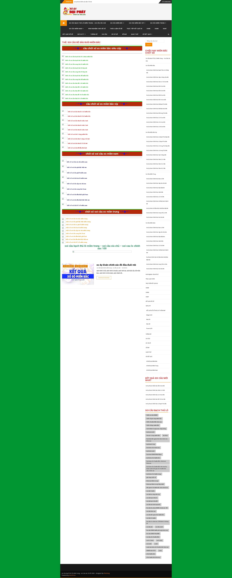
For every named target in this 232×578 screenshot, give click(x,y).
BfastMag (107, 573)
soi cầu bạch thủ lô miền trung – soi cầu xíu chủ (87, 23)
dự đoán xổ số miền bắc (153, 458)
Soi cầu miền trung (157, 23)
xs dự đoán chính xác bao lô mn (155, 227)
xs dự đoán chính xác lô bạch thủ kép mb (157, 137)
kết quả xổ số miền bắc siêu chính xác (157, 487)
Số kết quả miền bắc (151, 361)
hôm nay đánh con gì (152, 481)
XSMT (165, 28)
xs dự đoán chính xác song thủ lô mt (156, 212)
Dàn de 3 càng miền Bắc (153, 435)
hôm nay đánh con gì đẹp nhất (155, 484)
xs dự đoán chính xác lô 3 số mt (155, 196)
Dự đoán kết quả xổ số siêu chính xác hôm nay (157, 440)
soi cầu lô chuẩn (151, 518)
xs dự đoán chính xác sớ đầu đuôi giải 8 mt (157, 202)
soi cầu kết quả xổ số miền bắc (155, 515)
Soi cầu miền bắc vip (136, 23)
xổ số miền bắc (150, 554)
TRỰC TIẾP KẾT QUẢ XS (134, 28)
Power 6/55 (149, 328)
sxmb (156, 544)
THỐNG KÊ (93, 34)
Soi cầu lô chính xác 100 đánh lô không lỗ (157, 522)
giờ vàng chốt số (151, 477)
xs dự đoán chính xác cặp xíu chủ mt (156, 183)
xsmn (160, 550)
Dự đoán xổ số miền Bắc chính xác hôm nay (156, 462)
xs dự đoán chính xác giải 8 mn (154, 241)
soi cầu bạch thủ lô (151, 498)
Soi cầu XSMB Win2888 (152, 533)
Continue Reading (103, 278)
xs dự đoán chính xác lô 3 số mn (155, 245)
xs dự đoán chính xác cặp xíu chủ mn (156, 232)
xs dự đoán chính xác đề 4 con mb (155, 86)
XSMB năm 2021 (151, 550)
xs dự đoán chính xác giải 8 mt (154, 192)
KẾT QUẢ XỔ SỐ (68, 34)
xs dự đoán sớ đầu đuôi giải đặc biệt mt (157, 208)
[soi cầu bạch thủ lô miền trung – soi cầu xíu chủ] (63, 23)
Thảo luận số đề (116, 28)
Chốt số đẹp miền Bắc (152, 425)
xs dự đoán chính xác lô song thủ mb (156, 150)
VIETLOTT (80, 34)
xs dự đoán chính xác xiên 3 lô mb (155, 164)
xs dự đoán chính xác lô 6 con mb (155, 122)
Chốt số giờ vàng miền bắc (154, 418)
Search (149, 44)
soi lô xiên (159, 540)
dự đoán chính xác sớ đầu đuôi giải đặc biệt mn (157, 258)
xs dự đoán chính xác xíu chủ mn (155, 268)
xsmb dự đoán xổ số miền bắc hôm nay (157, 547)
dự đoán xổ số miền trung (153, 474)
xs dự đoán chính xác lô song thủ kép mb (158, 146)
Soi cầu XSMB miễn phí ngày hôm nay (157, 530)
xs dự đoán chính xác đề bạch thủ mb (156, 104)
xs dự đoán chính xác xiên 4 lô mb (155, 168)
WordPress (72, 575)
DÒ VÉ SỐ (115, 34)
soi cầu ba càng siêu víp (153, 494)
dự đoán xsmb (150, 451)
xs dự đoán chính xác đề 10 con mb (156, 99)
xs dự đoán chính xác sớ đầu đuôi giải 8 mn (157, 251)
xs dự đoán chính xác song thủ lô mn (156, 264)
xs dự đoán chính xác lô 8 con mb (155, 126)
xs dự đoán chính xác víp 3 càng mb (156, 155)
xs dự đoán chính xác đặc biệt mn (155, 236)
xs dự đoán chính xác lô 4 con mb (155, 117)
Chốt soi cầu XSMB (151, 415)
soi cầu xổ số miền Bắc (152, 537)
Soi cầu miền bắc (116, 23)
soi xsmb (149, 544)
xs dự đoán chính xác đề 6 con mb (155, 90)
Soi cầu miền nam (75, 28)
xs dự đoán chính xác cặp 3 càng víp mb (157, 77)
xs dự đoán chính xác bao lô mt (155, 178)
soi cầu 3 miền (150, 491)
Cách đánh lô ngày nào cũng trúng (156, 428)
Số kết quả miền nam (152, 370)
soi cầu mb (149, 527)
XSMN (157, 28)
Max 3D (148, 319)
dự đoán (165, 435)
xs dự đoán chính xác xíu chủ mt (155, 217)
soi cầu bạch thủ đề (152, 501)
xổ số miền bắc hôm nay (153, 557)
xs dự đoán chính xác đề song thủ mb (156, 113)
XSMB (148, 28)
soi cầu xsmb (159, 527)
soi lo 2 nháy (150, 540)
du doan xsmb (150, 432)
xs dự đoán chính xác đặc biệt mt (155, 187)
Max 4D (148, 324)
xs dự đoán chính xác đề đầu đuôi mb (116, 265)
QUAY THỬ (134, 34)
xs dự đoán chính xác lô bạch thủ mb (156, 141)
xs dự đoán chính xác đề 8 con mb (155, 95)
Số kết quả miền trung (152, 365)
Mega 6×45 (149, 315)
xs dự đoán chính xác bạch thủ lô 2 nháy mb (157, 71)
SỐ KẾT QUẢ (147, 34)
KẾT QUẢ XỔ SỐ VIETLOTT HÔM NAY (155, 310)
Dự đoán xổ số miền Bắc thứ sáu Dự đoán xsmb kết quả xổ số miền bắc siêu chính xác (156, 469)
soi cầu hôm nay (151, 511)
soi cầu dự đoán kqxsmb (153, 504)
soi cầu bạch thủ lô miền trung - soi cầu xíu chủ (108, 267)
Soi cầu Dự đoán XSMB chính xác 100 (156, 508)
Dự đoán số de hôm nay (153, 447)
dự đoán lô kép (150, 444)
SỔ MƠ (124, 34)
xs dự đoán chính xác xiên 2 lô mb (83, 1)
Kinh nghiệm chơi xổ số (97, 28)
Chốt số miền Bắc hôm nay (154, 422)
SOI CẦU (104, 34)
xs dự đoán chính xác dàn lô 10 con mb (157, 81)
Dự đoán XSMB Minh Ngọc (154, 454)
